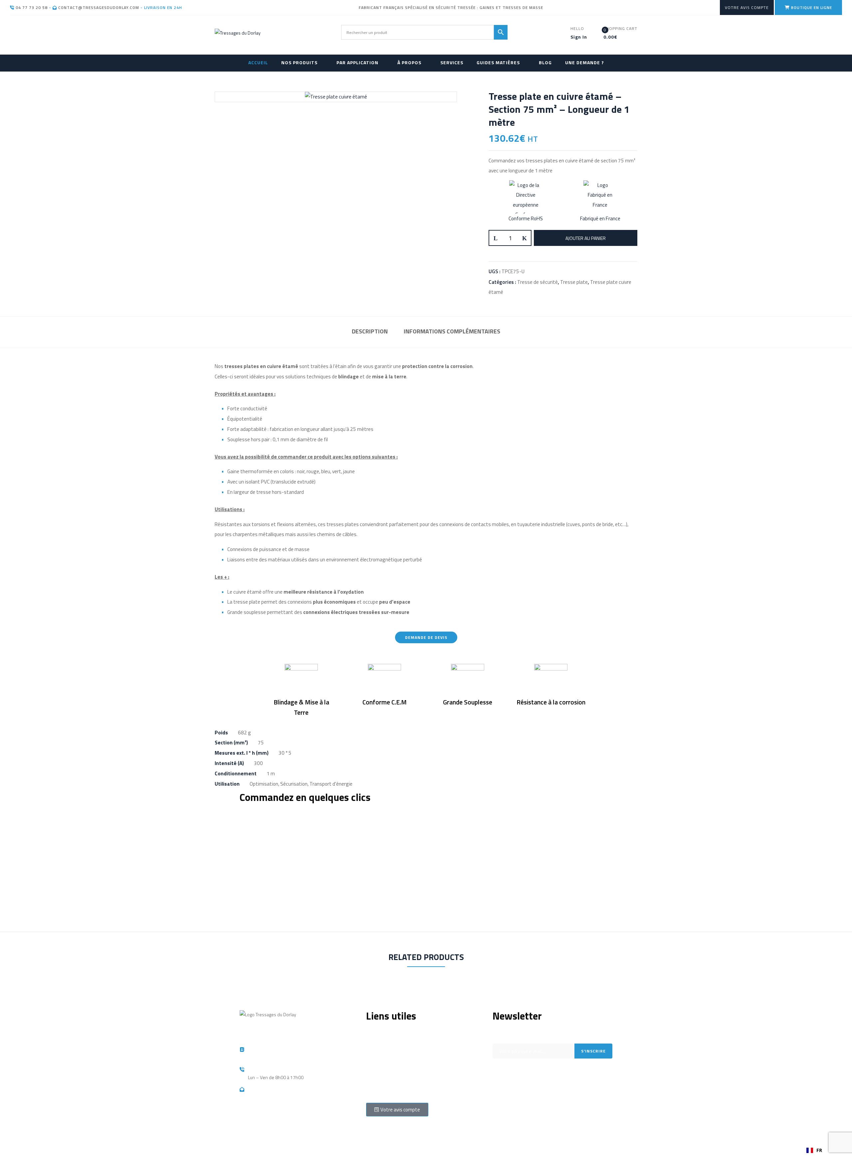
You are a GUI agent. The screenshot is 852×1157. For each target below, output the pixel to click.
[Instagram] (501, 1102)
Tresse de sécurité (537, 282)
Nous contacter (381, 1081)
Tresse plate (574, 282)
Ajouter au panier (585, 238)
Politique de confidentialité (392, 1071)
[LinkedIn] (518, 1102)
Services (374, 1061)
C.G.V (371, 1091)
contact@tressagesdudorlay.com (98, 7)
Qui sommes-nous (384, 1031)
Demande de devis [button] (426, 637)
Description (370, 331)
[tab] (370, 332)
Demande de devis (385, 1051)
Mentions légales (383, 1041)
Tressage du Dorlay (276, 1137)
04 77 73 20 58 (31, 7)
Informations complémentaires (452, 331)
